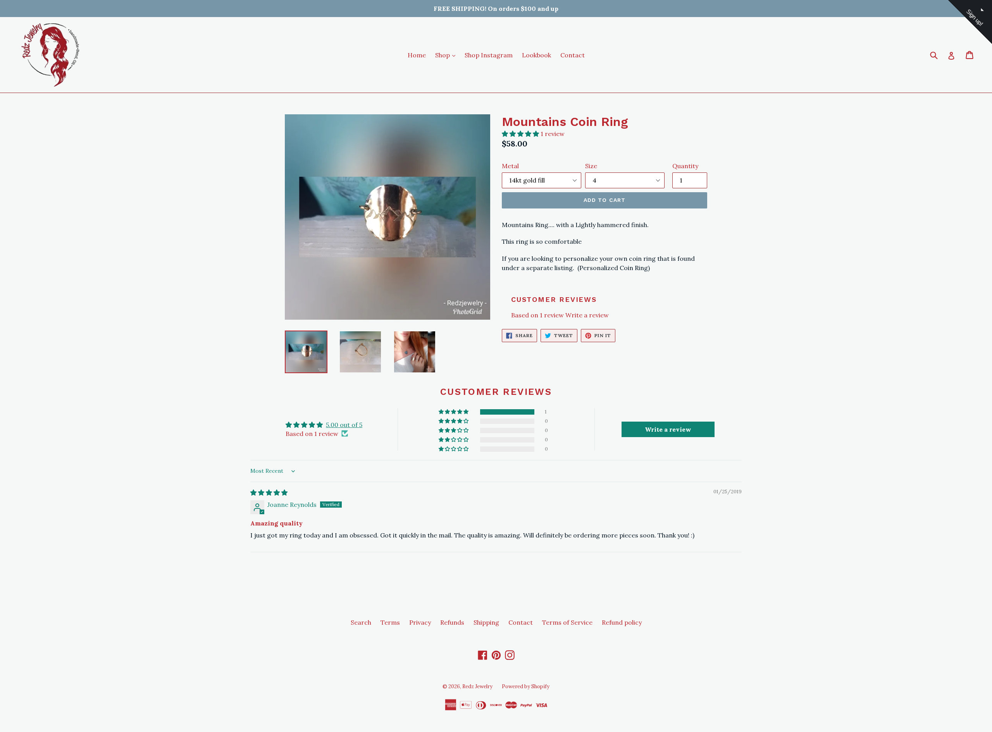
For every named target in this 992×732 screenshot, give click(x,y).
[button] (521, 134)
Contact (572, 55)
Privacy (420, 622)
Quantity (685, 166)
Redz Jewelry (477, 686)
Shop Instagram (489, 55)
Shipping (486, 622)
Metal (510, 166)
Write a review (587, 315)
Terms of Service (567, 622)
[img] (269, 492)
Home (417, 55)
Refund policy (622, 622)
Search (361, 622)
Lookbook (536, 55)
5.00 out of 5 (344, 425)
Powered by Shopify (525, 686)
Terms (390, 622)
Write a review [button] (668, 429)
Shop (447, 55)
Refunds (452, 622)
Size (591, 166)
